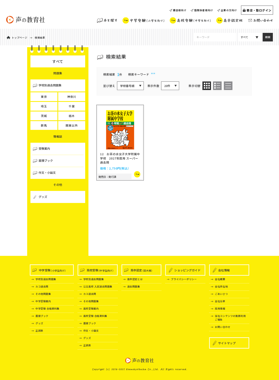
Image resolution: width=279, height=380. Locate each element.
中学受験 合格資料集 (47, 308)
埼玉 (44, 106)
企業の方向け (229, 10)
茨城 (44, 116)
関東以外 (72, 125)
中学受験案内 (43, 301)
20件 (167, 86)
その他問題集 (43, 293)
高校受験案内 (91, 308)
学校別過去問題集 (46, 279)
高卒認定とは (135, 279)
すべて (244, 37)
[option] (206, 85)
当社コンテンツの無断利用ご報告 (230, 317)
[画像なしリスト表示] (228, 85)
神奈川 (71, 97)
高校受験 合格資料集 (95, 316)
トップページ (19, 37)
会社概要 (220, 279)
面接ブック (42, 316)
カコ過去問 (42, 286)
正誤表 (39, 330)
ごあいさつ (221, 293)
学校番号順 (127, 86)
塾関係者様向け (203, 10)
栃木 (72, 116)
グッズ (39, 323)
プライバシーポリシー (184, 279)
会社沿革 (220, 301)
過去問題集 (133, 286)
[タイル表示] (206, 85)
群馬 (44, 125)
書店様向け (179, 10)
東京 (44, 97)
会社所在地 (221, 286)
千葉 (72, 106)
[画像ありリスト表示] (217, 85)
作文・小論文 (91, 330)
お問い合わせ (222, 327)
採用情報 (220, 308)
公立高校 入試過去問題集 (97, 286)
